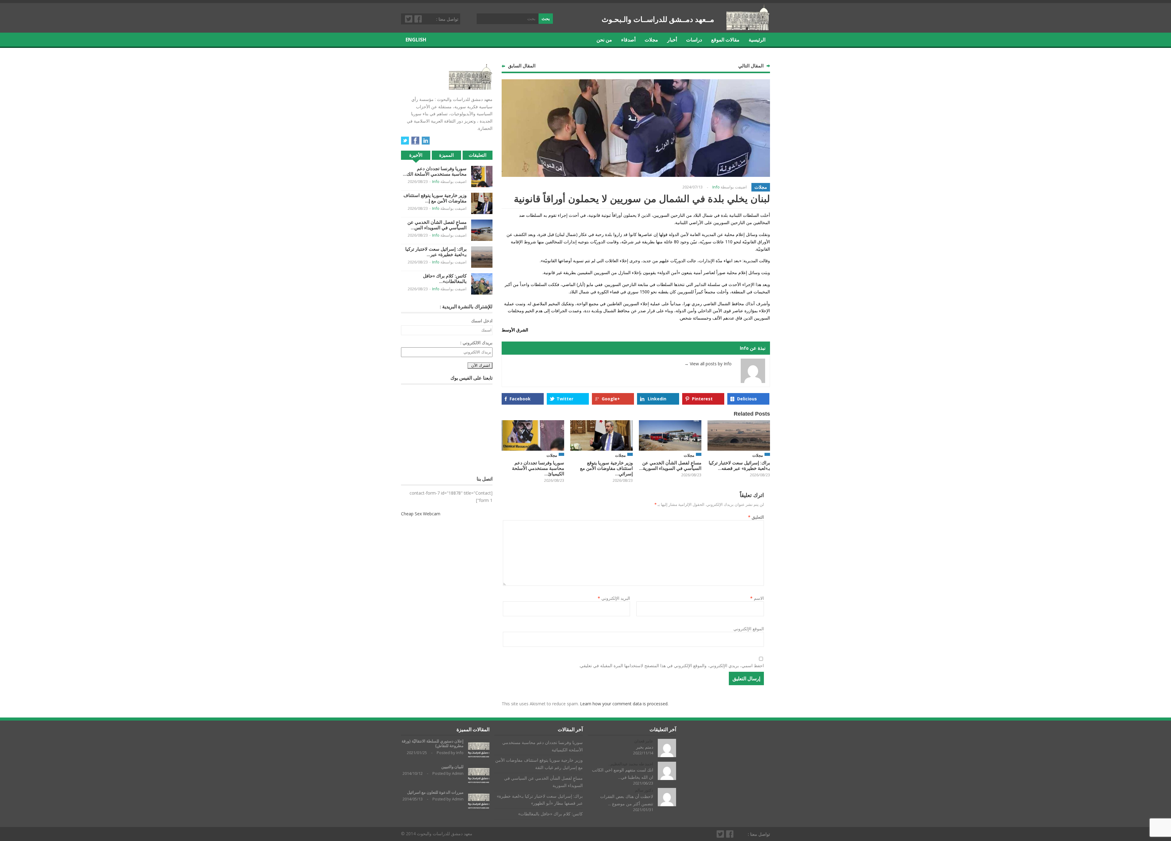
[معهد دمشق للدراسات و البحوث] (748, 27)
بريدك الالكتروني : (476, 342)
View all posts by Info (708, 364)
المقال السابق (521, 66)
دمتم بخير (644, 747)
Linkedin (657, 399)
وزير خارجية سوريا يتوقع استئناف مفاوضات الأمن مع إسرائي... (606, 468)
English (416, 39)
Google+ (611, 399)
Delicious (747, 399)
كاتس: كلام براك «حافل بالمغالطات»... (445, 278)
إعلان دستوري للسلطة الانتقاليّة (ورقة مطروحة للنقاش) (433, 744)
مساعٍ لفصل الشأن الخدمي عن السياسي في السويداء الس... (437, 225)
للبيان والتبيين (452, 766)
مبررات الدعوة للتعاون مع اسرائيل (435, 792)
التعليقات (477, 155)
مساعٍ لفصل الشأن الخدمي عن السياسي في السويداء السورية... (670, 465)
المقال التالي (751, 66)
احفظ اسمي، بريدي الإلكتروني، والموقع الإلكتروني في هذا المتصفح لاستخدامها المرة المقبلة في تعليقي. (671, 665)
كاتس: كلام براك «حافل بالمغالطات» (550, 814)
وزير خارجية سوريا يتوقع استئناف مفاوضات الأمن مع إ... (435, 198)
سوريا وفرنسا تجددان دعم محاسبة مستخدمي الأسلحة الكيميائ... (538, 468)
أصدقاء (628, 39)
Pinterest (702, 399)
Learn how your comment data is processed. (624, 704)
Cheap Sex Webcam (420, 514)
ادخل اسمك (481, 321)
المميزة (446, 155)
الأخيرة (415, 155)
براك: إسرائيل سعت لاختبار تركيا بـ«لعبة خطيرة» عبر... (436, 251)
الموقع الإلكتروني (748, 629)
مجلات (651, 39)
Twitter (409, 19)
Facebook (418, 19)
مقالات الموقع (725, 39)
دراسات (694, 39)
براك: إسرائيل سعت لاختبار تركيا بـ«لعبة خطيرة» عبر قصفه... (739, 465)
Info (716, 187)
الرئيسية (757, 39)
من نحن (604, 39)
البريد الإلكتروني (614, 598)
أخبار (672, 39)
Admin (458, 773)
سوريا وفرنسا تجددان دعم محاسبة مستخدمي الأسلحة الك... (435, 171)
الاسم (757, 598)
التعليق (756, 517)
